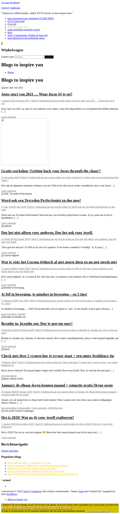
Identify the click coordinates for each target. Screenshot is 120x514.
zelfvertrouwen (55, 408)
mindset (21, 314)
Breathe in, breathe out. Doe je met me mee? (37, 323)
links (10, 32)
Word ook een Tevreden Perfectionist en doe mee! (41, 200)
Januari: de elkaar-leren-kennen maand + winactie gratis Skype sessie (57, 385)
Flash (81, 491)
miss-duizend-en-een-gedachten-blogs (26, 38)
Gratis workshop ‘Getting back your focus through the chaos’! (51, 171)
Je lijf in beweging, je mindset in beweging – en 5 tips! (44, 294)
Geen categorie (8, 117)
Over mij (12, 24)
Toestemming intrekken (97, 511)
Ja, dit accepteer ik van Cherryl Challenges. (22, 508)
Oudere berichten (9, 451)
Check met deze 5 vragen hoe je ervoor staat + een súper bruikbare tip (57, 356)
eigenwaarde (24, 408)
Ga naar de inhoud (10, 2)
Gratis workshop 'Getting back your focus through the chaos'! (38, 465)
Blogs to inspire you (17, 27)
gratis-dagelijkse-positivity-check (24, 29)
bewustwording (9, 314)
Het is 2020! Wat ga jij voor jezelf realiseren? (37, 417)
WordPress (11, 494)
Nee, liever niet (51, 508)
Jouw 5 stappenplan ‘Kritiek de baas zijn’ (28, 35)
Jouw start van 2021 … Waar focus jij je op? (36, 94)
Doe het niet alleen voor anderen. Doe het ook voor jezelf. (47, 233)
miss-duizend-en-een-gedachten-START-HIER (31, 18)
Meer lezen (66, 508)
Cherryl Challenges (10, 8)
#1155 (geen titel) (16, 21)
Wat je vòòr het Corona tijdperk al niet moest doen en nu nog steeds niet (59, 262)
